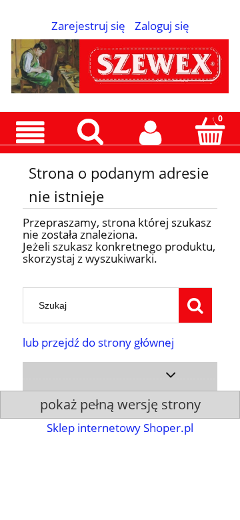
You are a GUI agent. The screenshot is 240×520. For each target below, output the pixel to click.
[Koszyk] (210, 131)
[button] (30, 132)
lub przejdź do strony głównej (98, 342)
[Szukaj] (195, 305)
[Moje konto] (150, 132)
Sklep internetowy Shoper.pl (120, 427)
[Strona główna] (120, 64)
